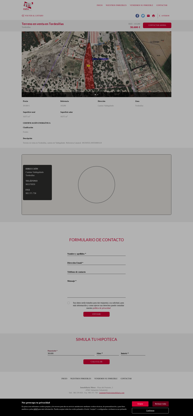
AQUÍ (35, 409)
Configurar (150, 411)
